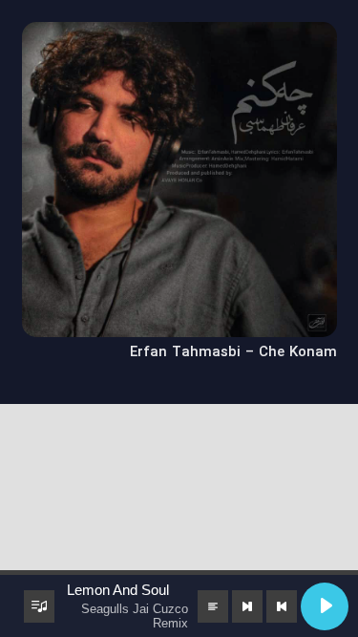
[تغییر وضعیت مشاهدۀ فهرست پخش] (39, 606)
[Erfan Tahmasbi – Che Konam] (179, 34)
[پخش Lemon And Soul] (324, 606)
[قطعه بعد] (247, 606)
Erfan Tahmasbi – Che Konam (233, 352)
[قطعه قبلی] (281, 606)
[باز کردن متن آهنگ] (213, 606)
